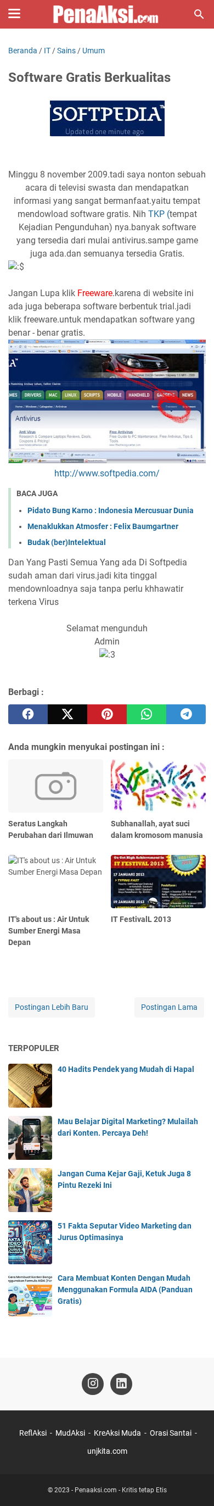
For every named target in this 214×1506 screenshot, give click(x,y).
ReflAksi (33, 1433)
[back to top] (192, 1481)
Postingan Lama (169, 1007)
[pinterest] (107, 714)
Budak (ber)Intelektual (66, 542)
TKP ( (159, 214)
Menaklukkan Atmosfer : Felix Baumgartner (102, 526)
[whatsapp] (146, 714)
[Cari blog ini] (199, 14)
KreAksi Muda (117, 1433)
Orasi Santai (171, 1433)
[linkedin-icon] (121, 1384)
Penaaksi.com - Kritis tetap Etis (121, 1490)
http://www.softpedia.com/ (107, 473)
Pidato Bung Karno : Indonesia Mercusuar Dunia (110, 510)
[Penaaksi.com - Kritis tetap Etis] (107, 14)
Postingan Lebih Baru (51, 1007)
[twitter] (67, 714)
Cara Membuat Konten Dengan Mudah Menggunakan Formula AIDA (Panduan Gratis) (125, 1289)
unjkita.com (107, 1451)
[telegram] (186, 714)
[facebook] (28, 714)
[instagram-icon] (93, 1384)
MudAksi (70, 1433)
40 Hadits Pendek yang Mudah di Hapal (126, 1069)
